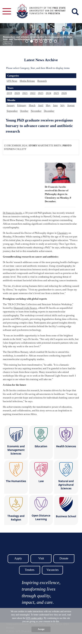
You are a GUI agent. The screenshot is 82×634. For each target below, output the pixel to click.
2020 (17, 93)
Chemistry (62, 232)
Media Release (27, 80)
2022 (32, 93)
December (49, 110)
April (40, 105)
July (62, 105)
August (71, 105)
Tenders (29, 569)
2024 (48, 93)
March (32, 105)
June (55, 105)
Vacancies (53, 569)
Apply (18, 558)
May (48, 105)
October (24, 110)
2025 (56, 93)
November (36, 110)
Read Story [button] (7, 43)
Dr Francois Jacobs (12, 212)
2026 (64, 93)
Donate (63, 558)
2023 (40, 93)
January (11, 105)
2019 (9, 93)
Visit (41, 558)
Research (42, 80)
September (12, 110)
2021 (25, 93)
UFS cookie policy (34, 618)
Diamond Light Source (25, 307)
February (21, 105)
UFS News (12, 80)
